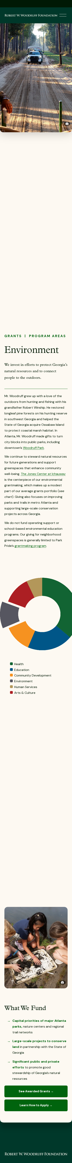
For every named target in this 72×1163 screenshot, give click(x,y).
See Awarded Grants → (36, 1091)
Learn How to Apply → (36, 1105)
